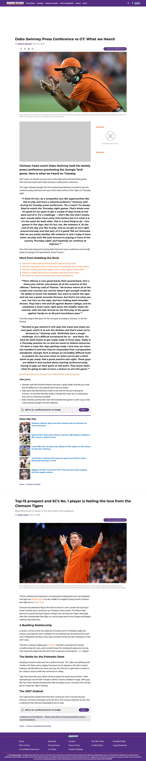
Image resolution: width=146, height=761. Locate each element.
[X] (128, 3)
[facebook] (132, 3)
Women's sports (51, 3)
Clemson (52, 645)
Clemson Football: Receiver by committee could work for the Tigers (50, 272)
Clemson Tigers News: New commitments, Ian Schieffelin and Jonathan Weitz (55, 266)
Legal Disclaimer (120, 745)
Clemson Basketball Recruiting (38, 726)
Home (21, 484)
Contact (71, 741)
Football (40, 3)
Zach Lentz (23, 515)
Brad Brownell (37, 599)
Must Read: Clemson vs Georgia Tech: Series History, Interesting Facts (49, 374)
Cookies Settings (75, 749)
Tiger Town (39, 602)
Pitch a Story (24, 745)
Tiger (80, 651)
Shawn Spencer (25, 44)
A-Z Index (52, 749)
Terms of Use (74, 745)
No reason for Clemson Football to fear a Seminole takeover (47, 275)
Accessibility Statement (29, 749)
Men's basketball (66, 3)
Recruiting (30, 3)
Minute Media (16, 755)
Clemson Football (33, 484)
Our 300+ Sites (98, 741)
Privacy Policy (54, 745)
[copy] (32, 48)
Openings (52, 741)
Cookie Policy (97, 745)
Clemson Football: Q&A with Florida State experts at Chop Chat (49, 263)
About (78, 3)
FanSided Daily (119, 741)
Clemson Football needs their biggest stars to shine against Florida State (53, 269)
